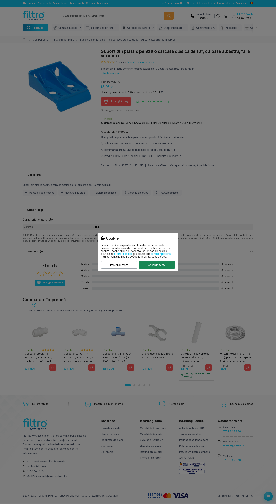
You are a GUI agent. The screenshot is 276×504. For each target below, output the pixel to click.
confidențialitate (161, 253)
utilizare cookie (123, 253)
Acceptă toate (157, 265)
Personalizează (119, 265)
